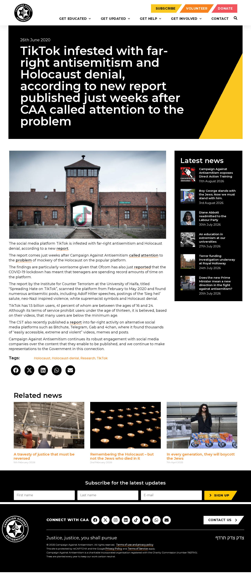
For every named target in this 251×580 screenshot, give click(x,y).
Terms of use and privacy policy (134, 544)
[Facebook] (95, 520)
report (62, 248)
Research (87, 358)
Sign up (221, 495)
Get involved (184, 19)
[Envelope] (167, 520)
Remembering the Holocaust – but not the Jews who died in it (122, 456)
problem (24, 260)
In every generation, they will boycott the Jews (201, 456)
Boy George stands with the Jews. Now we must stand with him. (217, 194)
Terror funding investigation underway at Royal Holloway (217, 259)
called (134, 255)
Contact (220, 19)
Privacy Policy (113, 548)
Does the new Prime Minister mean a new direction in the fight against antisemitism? (215, 283)
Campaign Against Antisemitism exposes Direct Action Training (216, 172)
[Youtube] (146, 520)
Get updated (113, 19)
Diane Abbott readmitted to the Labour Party (212, 216)
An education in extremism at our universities (212, 237)
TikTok (102, 358)
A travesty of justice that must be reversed (44, 456)
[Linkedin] (126, 520)
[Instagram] (116, 520)
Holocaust (42, 358)
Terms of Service (138, 548)
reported (142, 267)
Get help (148, 19)
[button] (16, 370)
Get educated (73, 19)
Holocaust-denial (65, 358)
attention (149, 255)
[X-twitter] (105, 520)
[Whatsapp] (156, 520)
